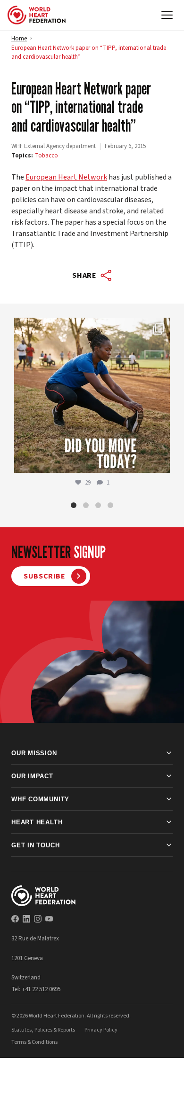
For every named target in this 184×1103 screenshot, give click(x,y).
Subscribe (45, 576)
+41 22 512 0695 (41, 989)
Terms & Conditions (34, 1042)
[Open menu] (167, 15)
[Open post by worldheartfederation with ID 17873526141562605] (92, 395)
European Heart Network (66, 177)
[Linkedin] (26, 919)
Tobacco (46, 155)
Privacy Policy (100, 1030)
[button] (73, 505)
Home (19, 38)
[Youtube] (49, 919)
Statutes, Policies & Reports (43, 1030)
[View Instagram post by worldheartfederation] (160, 461)
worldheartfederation (91, 327)
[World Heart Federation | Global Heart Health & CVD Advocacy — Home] (37, 15)
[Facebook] (15, 919)
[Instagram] (38, 919)
